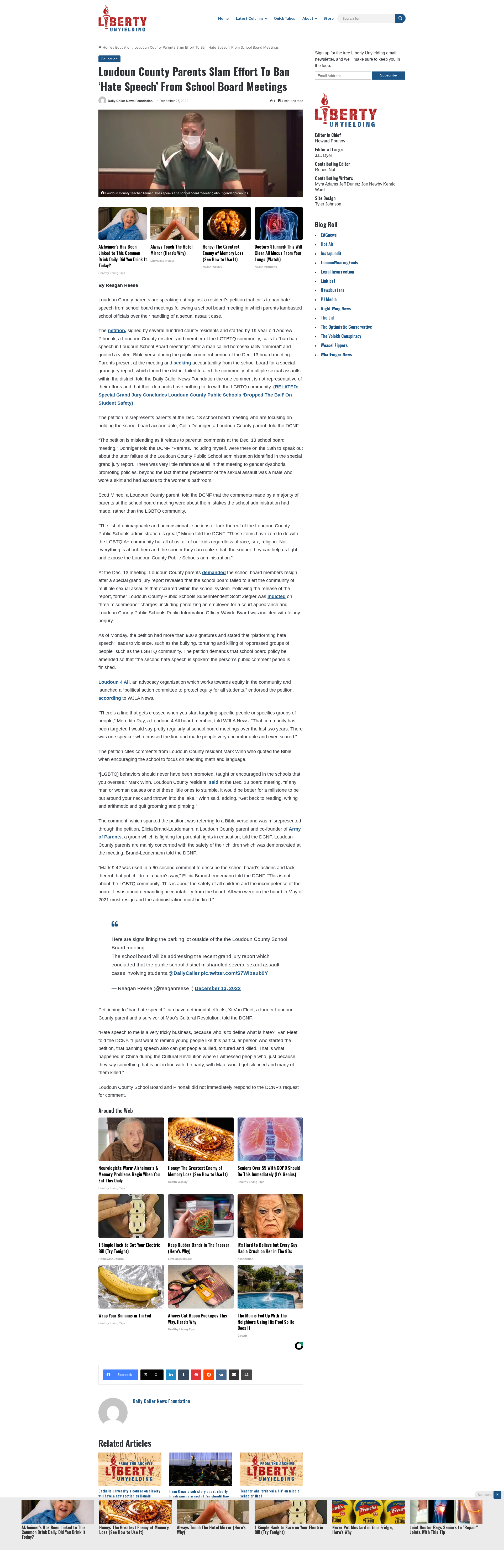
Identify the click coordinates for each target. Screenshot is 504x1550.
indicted (276, 596)
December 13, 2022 (218, 988)
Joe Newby (371, 184)
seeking (182, 362)
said (213, 782)
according (109, 698)
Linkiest (328, 280)
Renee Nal (325, 169)
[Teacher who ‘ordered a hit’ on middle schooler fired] (271, 1469)
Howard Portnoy (330, 141)
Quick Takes (284, 18)
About (307, 18)
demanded (214, 572)
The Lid (327, 317)
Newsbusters (332, 290)
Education (123, 47)
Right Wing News (336, 308)
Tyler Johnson (328, 204)
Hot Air (327, 244)
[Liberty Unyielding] (122, 18)
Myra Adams (326, 184)
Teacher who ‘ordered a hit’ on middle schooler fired (269, 1493)
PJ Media (329, 299)
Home (223, 18)
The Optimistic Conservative (346, 326)
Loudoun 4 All (114, 682)
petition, (117, 330)
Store (329, 18)
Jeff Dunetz (349, 184)
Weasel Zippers (334, 345)
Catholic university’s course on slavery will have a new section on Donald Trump (129, 1495)
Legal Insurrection (337, 271)
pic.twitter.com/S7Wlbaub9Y (234, 973)
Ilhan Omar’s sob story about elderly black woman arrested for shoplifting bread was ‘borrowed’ (199, 1496)
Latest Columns (250, 18)
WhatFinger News (336, 354)
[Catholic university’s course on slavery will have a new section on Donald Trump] (129, 1469)
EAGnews (329, 234)
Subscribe (388, 75)
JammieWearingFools (339, 262)
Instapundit (331, 253)
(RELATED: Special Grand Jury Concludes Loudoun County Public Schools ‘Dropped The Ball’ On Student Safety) (198, 394)
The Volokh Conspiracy (341, 336)
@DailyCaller (184, 973)
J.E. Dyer (323, 155)
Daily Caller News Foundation (130, 101)
